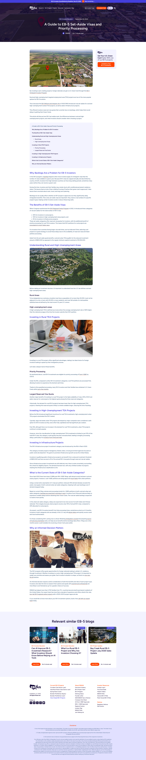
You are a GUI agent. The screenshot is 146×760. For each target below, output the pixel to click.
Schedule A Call (101, 8)
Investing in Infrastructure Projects (41, 157)
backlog (45, 177)
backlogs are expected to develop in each (53, 493)
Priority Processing (40, 148)
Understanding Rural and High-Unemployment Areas (46, 136)
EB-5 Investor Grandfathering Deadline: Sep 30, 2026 (66, 1)
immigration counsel (72, 519)
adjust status (72, 512)
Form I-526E (83, 374)
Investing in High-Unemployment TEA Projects (45, 153)
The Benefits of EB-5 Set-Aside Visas (42, 133)
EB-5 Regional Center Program (59, 208)
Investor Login (91, 8)
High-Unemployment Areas (42, 141)
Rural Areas (38, 139)
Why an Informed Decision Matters (41, 164)
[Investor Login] (86, 8)
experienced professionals (79, 584)
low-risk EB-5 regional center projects (41, 594)
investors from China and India (52, 437)
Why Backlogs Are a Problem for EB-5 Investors (45, 129)
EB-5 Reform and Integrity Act (50, 103)
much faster (74, 478)
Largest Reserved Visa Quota (43, 150)
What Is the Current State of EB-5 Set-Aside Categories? (47, 160)
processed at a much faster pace (40, 225)
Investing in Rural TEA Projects (40, 145)
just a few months (43, 389)
